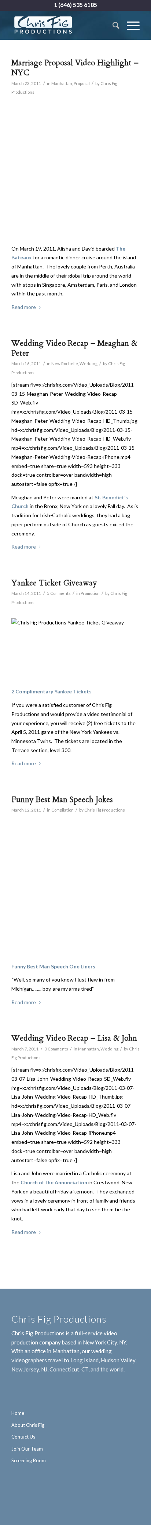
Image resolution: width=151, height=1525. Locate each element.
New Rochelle (64, 363)
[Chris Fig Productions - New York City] (62, 25)
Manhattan (61, 83)
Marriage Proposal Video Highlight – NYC (75, 68)
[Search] (112, 25)
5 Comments (59, 593)
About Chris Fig (27, 1425)
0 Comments (56, 1048)
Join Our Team (27, 1449)
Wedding (88, 363)
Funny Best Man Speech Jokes (62, 799)
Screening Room (28, 1460)
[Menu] (129, 25)
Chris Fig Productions (104, 810)
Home (17, 1413)
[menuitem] (112, 25)
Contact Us (23, 1437)
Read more (23, 307)
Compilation (62, 810)
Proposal (82, 83)
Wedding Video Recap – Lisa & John (74, 1038)
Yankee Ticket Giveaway (54, 583)
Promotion (90, 593)
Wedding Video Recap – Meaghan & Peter (74, 348)
